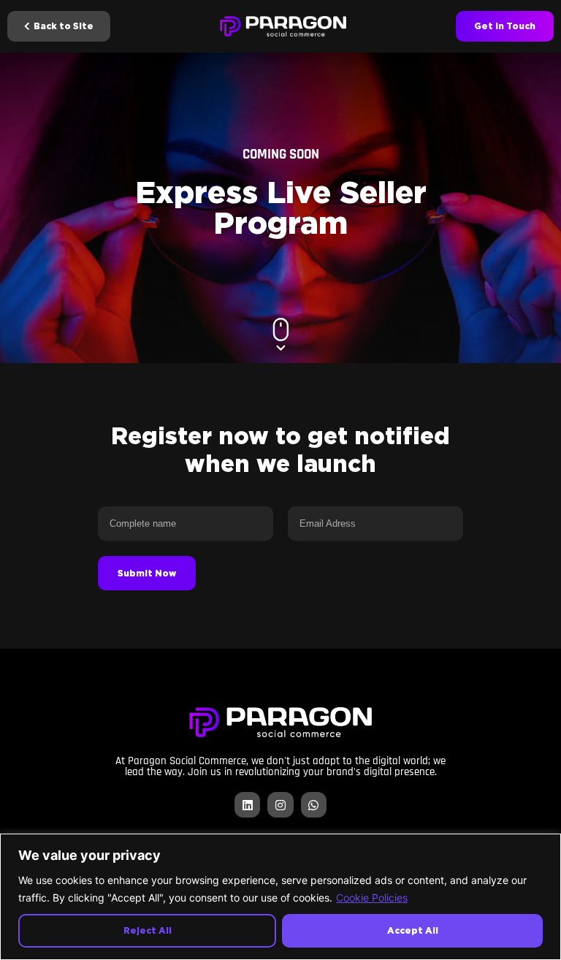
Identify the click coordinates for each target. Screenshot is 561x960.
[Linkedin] (247, 805)
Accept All (412, 930)
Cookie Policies (372, 897)
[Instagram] (280, 805)
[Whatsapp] (314, 805)
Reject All (147, 930)
